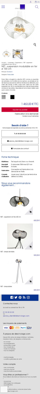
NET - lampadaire (6, 286)
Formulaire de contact (21, 148)
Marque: (4, 72)
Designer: (4, 74)
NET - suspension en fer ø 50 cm (11, 217)
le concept (7, 342)
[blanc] (8, 97)
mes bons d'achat (9, 369)
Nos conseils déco (9, 347)
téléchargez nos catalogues (12, 383)
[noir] (12, 97)
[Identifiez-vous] (30, 2)
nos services (7, 381)
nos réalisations (8, 385)
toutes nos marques (9, 349)
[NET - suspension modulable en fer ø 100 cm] (18, 54)
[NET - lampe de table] (20, 236)
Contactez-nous (10, 303)
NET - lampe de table (7, 251)
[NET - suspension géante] (7, 54)
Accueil (4, 62)
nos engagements (9, 343)
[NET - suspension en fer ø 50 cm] (20, 202)
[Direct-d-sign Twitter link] (15, 297)
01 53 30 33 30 (21, 133)
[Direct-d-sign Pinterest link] (20, 297)
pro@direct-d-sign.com (11, 391)
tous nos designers (9, 350)
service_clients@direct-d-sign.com (21, 141)
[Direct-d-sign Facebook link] (11, 297)
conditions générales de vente (13, 359)
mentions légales (9, 357)
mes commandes (9, 367)
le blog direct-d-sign (9, 345)
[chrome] (4, 97)
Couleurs (5, 93)
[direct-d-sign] (20, 7)
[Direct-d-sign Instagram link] (28, 297)
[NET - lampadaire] (20, 271)
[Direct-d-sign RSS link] (24, 297)
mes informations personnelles (12, 371)
